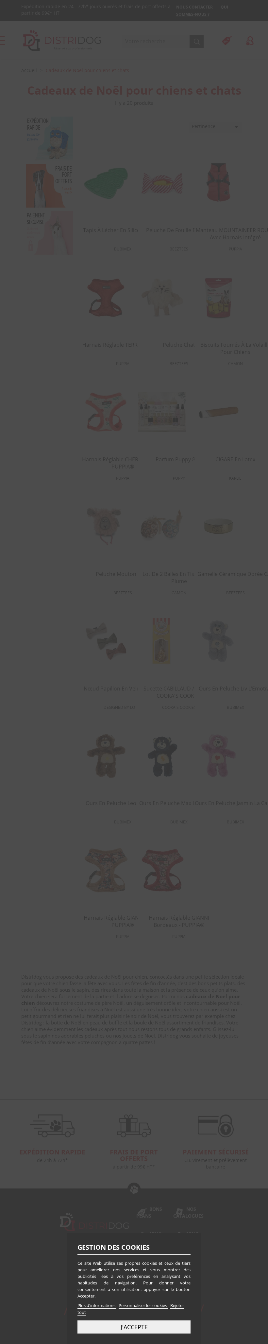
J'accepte (134, 1327)
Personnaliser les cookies (143, 1305)
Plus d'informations (96, 1305)
